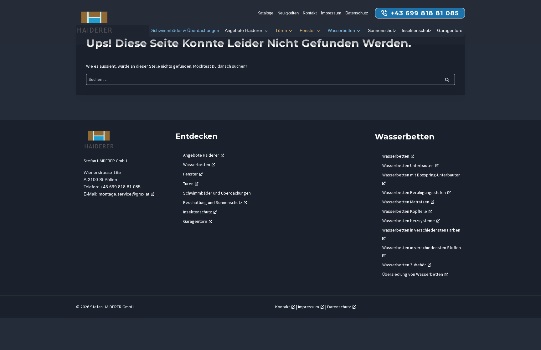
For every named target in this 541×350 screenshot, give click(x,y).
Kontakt (310, 13)
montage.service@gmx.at (124, 193)
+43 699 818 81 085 (120, 186)
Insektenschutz (416, 30)
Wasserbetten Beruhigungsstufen (414, 192)
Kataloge (265, 13)
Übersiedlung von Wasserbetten (412, 274)
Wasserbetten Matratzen (405, 202)
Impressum (331, 13)
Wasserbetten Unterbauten (408, 165)
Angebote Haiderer (243, 30)
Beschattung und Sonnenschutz (212, 202)
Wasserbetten (341, 30)
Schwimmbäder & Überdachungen (185, 30)
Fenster (307, 30)
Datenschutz (356, 13)
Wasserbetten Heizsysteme (408, 220)
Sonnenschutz (382, 30)
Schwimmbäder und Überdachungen (217, 193)
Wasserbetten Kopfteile (404, 211)
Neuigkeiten (288, 13)
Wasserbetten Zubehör (404, 265)
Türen (281, 30)
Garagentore (449, 30)
